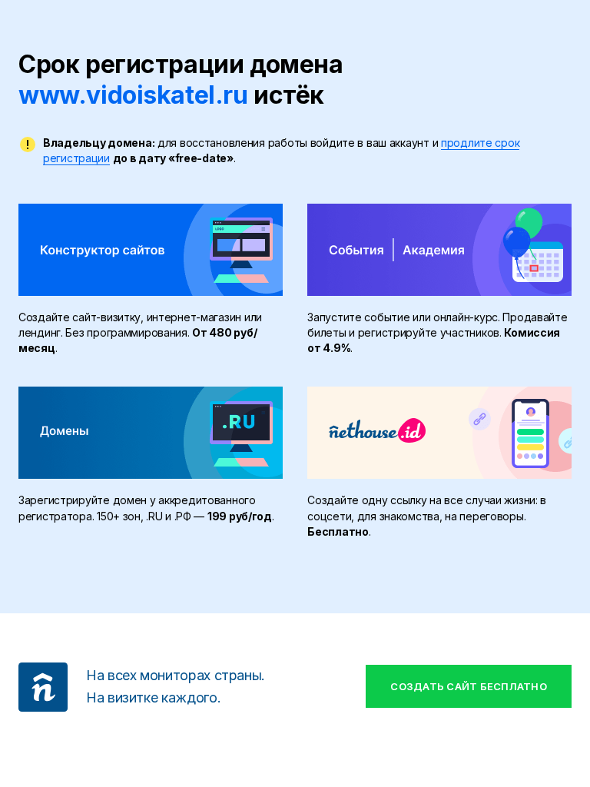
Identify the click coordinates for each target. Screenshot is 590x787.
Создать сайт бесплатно (468, 686)
